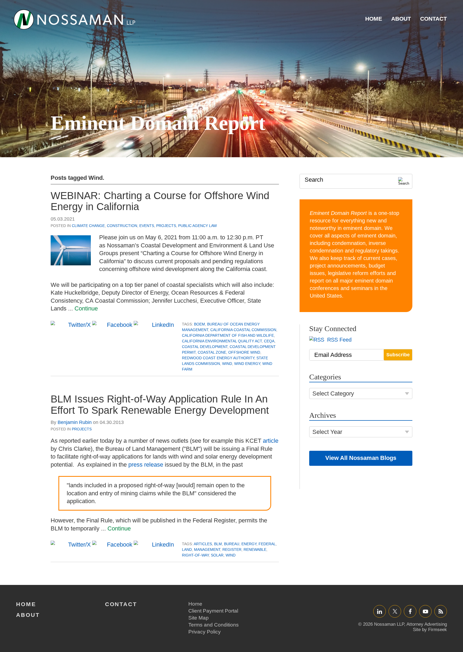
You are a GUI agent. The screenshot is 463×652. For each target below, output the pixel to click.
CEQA (269, 341)
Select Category (333, 393)
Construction (122, 226)
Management (207, 549)
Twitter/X (395, 611)
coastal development (204, 347)
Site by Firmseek (430, 629)
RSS (440, 611)
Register (231, 549)
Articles (203, 544)
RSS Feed (339, 340)
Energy (248, 544)
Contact (433, 19)
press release (145, 464)
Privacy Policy (204, 632)
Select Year (327, 431)
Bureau (231, 544)
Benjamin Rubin (75, 422)
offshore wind (244, 352)
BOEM (199, 324)
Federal (267, 544)
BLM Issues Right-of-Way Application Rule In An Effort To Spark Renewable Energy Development (160, 404)
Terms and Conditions (213, 625)
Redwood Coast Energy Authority (218, 358)
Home (373, 19)
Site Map (198, 618)
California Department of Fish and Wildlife (228, 335)
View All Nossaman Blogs (360, 458)
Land (187, 549)
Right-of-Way (195, 555)
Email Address (333, 354)
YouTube (425, 611)
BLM (218, 544)
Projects (166, 226)
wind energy (247, 363)
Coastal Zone (212, 352)
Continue (86, 308)
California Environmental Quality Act (222, 341)
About (401, 19)
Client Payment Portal (213, 611)
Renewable (255, 549)
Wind (227, 363)
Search (314, 179)
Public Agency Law (197, 226)
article (270, 440)
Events (146, 226)
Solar (217, 555)
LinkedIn (379, 611)
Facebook (410, 611)
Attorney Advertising (426, 624)
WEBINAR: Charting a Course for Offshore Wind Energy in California (160, 201)
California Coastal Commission (243, 330)
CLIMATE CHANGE (88, 226)
